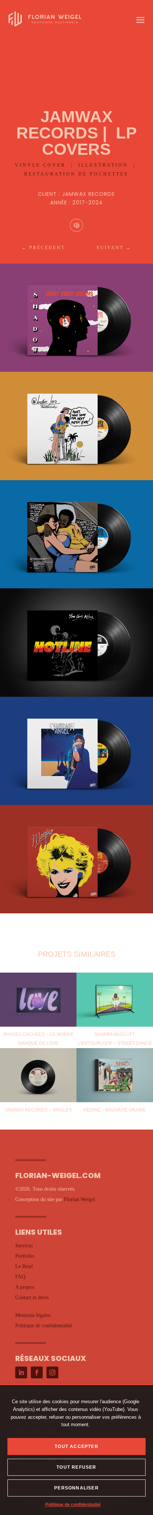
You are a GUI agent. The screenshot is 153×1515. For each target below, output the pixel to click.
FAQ (20, 1277)
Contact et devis (32, 1297)
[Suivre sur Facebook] (37, 1372)
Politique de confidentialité (73, 1504)
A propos (24, 1287)
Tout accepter (76, 1446)
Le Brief (24, 1266)
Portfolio (24, 1256)
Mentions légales (32, 1315)
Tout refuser (76, 1467)
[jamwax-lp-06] (76, 913)
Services (24, 1245)
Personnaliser (76, 1488)
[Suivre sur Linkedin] (21, 1372)
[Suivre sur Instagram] (52, 1372)
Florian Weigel (79, 1199)
